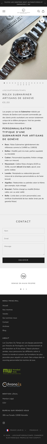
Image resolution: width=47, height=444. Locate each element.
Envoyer (23, 260)
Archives (6, 326)
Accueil (5, 305)
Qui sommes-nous (10, 318)
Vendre (5, 314)
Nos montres (8, 309)
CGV (4, 403)
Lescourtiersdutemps (14, 90)
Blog (4, 330)
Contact (6, 322)
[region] (23, 279)
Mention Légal (8, 399)
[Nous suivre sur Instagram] (4, 423)
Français (34, 430)
